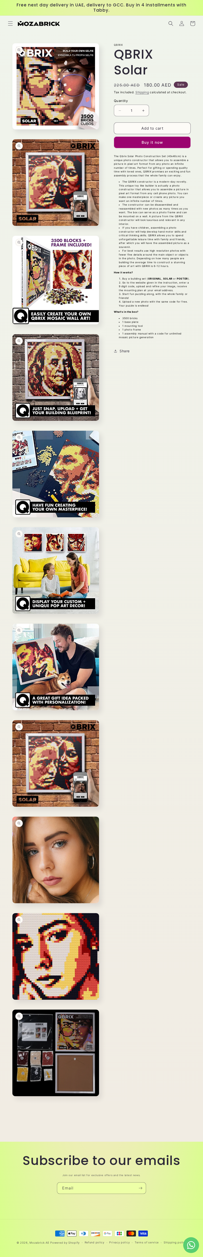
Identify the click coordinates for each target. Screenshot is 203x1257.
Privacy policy (119, 1242)
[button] (10, 23)
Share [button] (125, 351)
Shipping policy (175, 1242)
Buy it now (152, 142)
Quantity (121, 101)
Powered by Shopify (65, 1242)
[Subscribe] (140, 1188)
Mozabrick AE (39, 1242)
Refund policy (94, 1242)
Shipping (142, 92)
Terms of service (147, 1242)
